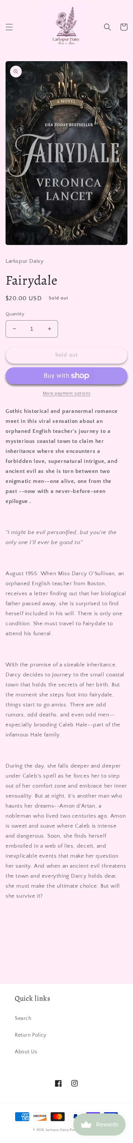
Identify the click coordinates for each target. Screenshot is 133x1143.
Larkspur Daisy (58, 1130)
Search (23, 1018)
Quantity (15, 314)
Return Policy (31, 1035)
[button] (9, 27)
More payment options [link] (67, 393)
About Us (26, 1052)
